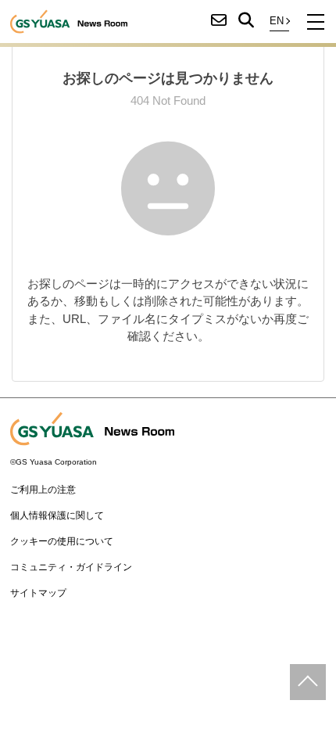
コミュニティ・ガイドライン (71, 567)
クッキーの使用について (61, 541)
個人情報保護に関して (57, 515)
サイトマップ (38, 592)
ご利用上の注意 (43, 489)
